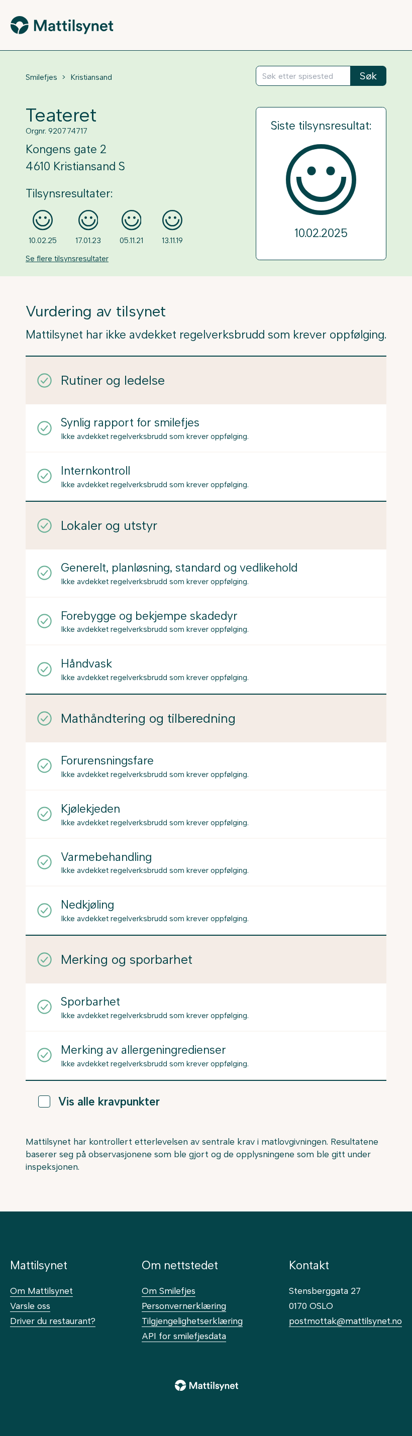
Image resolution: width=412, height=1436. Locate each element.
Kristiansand (91, 77)
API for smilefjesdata (184, 1336)
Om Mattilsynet (41, 1290)
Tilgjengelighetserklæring (192, 1320)
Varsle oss (30, 1305)
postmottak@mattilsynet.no (345, 1320)
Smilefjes (41, 77)
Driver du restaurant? (52, 1320)
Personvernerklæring (184, 1305)
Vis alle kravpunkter (109, 1102)
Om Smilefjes (168, 1290)
